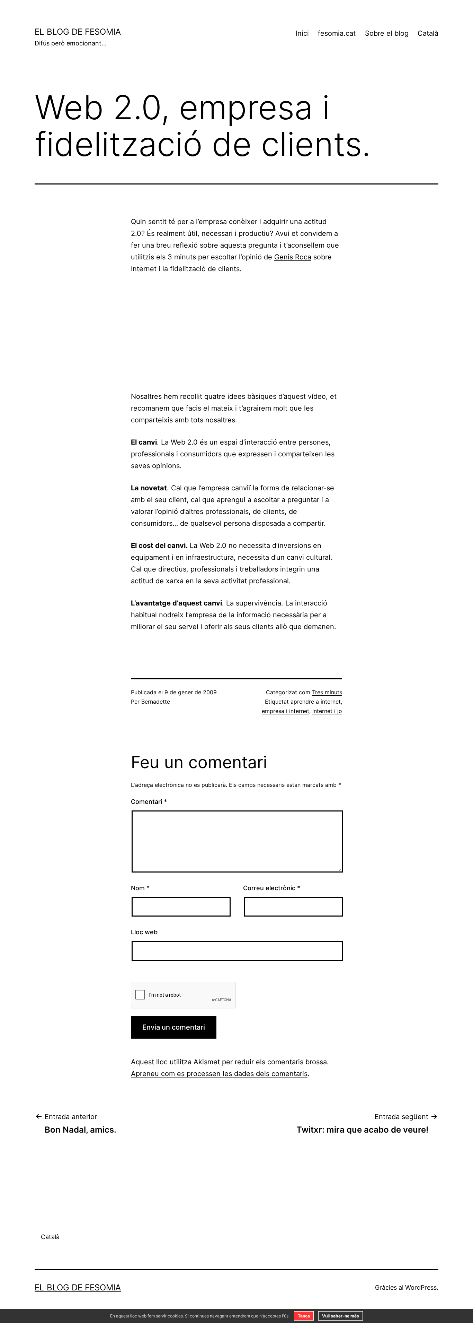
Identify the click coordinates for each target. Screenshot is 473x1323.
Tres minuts (327, 692)
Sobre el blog (387, 33)
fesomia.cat (337, 33)
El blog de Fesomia (78, 32)
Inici (302, 33)
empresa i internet (285, 710)
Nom (140, 888)
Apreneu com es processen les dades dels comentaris (219, 1073)
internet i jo (327, 710)
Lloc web (144, 932)
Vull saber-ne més (340, 1315)
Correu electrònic (271, 888)
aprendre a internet (316, 701)
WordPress (421, 1287)
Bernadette (155, 701)
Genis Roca (292, 257)
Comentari (149, 801)
